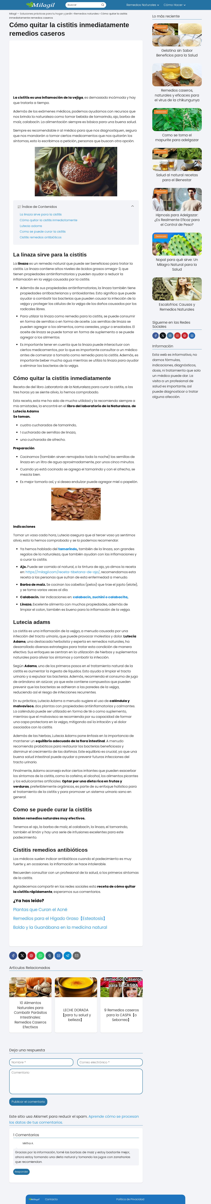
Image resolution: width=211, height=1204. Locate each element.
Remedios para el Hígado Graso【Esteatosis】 (60, 918)
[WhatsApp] (40, 956)
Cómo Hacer (173, 5)
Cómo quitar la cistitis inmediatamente (48, 220)
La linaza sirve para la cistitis (41, 214)
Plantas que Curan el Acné (40, 909)
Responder (21, 1171)
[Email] (77, 956)
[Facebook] (13, 956)
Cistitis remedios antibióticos (40, 237)
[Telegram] (68, 956)
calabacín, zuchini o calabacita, (100, 597)
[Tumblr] (49, 956)
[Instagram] (170, 335)
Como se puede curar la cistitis (43, 231)
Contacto (51, 1199)
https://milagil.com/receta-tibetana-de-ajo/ (63, 572)
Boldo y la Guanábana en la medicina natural (60, 927)
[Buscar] (102, 4)
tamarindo (67, 549)
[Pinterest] (31, 956)
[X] (22, 956)
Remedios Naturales (141, 5)
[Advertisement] (76, 63)
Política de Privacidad (130, 1199)
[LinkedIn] (58, 956)
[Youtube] (177, 335)
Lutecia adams (31, 226)
